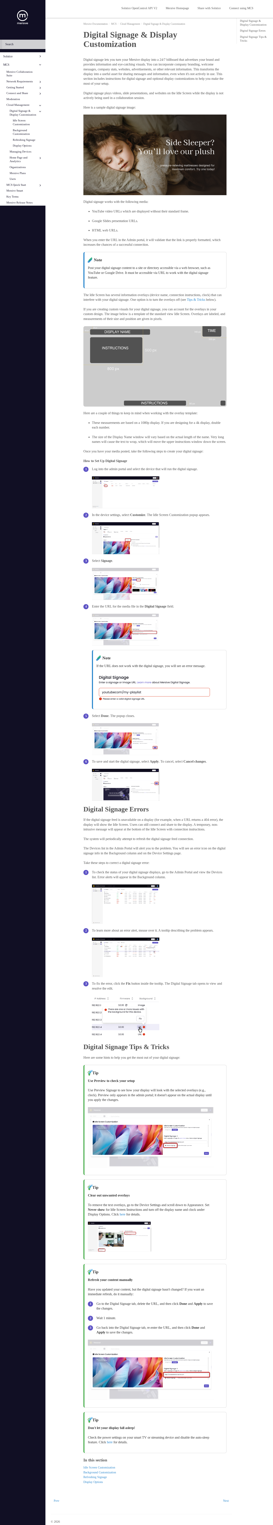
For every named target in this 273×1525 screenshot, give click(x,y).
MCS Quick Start (16, 184)
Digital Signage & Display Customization (23, 112)
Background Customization (21, 132)
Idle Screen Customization (21, 122)
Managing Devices (20, 151)
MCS (6, 64)
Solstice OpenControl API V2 (139, 8)
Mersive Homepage (177, 8)
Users (13, 178)
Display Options (22, 145)
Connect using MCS (241, 8)
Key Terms (12, 196)
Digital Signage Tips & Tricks (253, 38)
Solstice (8, 56)
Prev (56, 1500)
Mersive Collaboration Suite (19, 73)
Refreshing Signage (24, 139)
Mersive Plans (18, 173)
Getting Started (15, 87)
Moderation (13, 99)
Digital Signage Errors (253, 30)
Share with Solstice (209, 8)
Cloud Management (17, 104)
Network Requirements (19, 81)
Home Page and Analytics (19, 159)
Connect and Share (17, 93)
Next (226, 1500)
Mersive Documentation (95, 23)
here (123, 1214)
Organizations (18, 167)
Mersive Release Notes (19, 202)
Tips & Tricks (196, 299)
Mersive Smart (14, 190)
